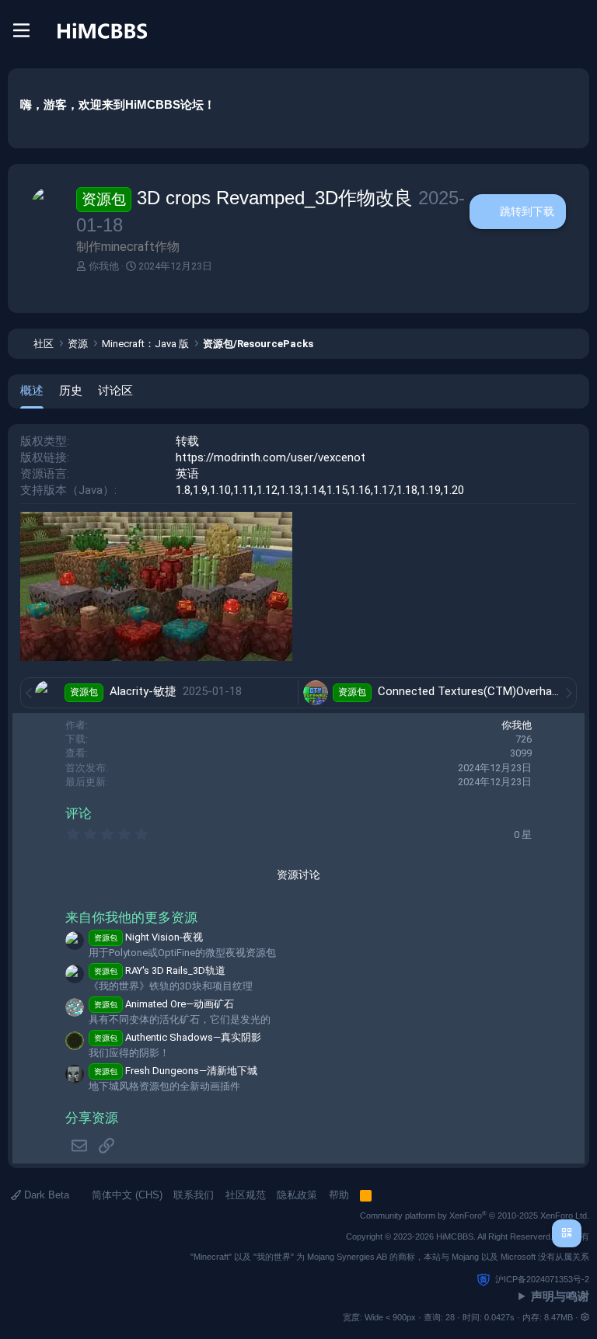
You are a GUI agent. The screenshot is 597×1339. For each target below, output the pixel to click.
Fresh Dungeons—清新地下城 (175, 1070)
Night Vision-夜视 (148, 937)
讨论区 (115, 390)
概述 (32, 390)
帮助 (339, 1195)
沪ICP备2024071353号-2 (542, 1279)
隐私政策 (297, 1195)
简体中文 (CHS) (125, 1195)
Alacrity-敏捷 (145, 691)
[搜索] (577, 30)
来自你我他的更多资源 (131, 917)
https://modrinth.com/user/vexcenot (270, 457)
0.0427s (499, 1317)
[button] (585, 1317)
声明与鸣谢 (560, 1295)
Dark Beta (45, 1195)
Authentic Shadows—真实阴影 (177, 1037)
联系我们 (193, 1195)
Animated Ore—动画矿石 (164, 1004)
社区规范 (245, 1195)
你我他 (104, 266)
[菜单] (21, 30)
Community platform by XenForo (474, 1215)
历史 (70, 390)
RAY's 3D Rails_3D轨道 (159, 970)
